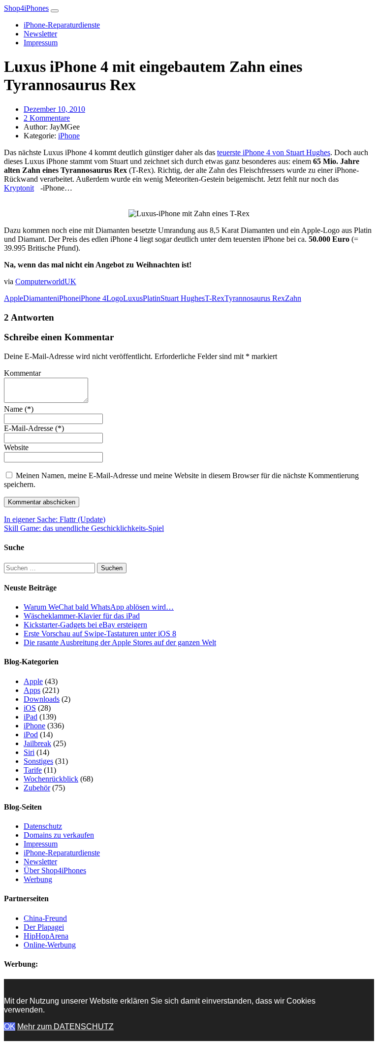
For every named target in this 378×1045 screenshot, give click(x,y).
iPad (30, 717)
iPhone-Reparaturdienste (62, 25)
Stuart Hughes (182, 298)
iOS (30, 708)
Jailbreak (37, 743)
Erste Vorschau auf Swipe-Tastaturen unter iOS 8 (100, 633)
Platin (151, 298)
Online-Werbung (50, 945)
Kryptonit (19, 188)
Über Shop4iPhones (55, 870)
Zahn (293, 298)
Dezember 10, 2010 (54, 109)
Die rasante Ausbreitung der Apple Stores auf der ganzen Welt (120, 642)
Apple (13, 298)
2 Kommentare (47, 118)
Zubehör (37, 788)
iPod (31, 734)
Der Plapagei (44, 927)
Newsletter (40, 34)
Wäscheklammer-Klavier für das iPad (82, 616)
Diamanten (40, 298)
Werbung (38, 879)
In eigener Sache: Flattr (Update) (54, 519)
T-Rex (214, 298)
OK (9, 1026)
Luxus (133, 298)
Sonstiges (38, 761)
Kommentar (22, 373)
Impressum (41, 42)
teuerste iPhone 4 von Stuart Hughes (273, 152)
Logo (114, 298)
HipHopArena (46, 936)
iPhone (69, 135)
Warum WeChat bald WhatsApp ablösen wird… (99, 607)
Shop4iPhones (26, 8)
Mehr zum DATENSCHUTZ (65, 1026)
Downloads (42, 699)
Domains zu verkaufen (59, 835)
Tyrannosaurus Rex (254, 298)
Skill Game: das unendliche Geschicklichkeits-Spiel (84, 528)
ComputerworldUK (45, 281)
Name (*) (18, 409)
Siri (29, 752)
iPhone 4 (92, 298)
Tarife (33, 770)
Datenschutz (43, 826)
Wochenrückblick (51, 779)
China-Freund (45, 918)
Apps (32, 690)
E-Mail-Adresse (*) (34, 428)
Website (16, 447)
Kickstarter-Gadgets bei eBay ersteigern (85, 624)
